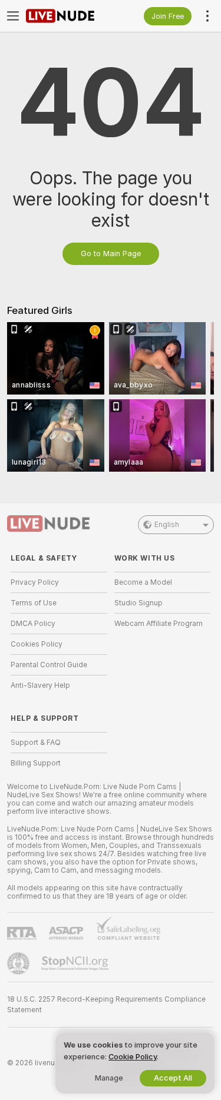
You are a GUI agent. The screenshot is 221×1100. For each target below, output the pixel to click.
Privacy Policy (35, 582)
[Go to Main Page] (68, 16)
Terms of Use (34, 603)
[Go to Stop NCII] (76, 963)
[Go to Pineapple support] (19, 963)
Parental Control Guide (49, 665)
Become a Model (143, 582)
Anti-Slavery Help (40, 685)
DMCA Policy (33, 623)
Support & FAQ (36, 742)
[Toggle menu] (13, 16)
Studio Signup (138, 603)
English (166, 525)
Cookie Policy (132, 1056)
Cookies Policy (36, 644)
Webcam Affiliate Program (158, 623)
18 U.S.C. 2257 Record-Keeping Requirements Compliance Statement (106, 1004)
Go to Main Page (111, 253)
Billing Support (36, 763)
